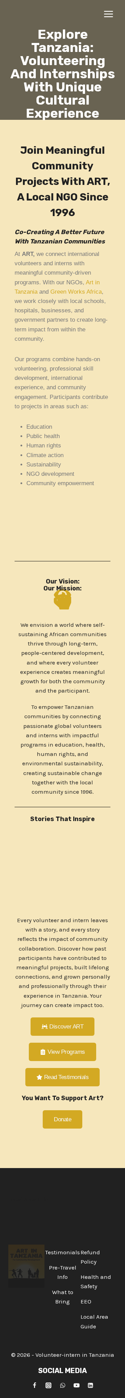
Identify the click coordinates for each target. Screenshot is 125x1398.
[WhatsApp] (62, 1385)
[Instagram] (49, 1385)
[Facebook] (34, 1385)
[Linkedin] (91, 1385)
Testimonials (62, 1252)
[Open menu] (108, 14)
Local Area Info (28, 1199)
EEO (86, 1301)
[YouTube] (76, 1385)
